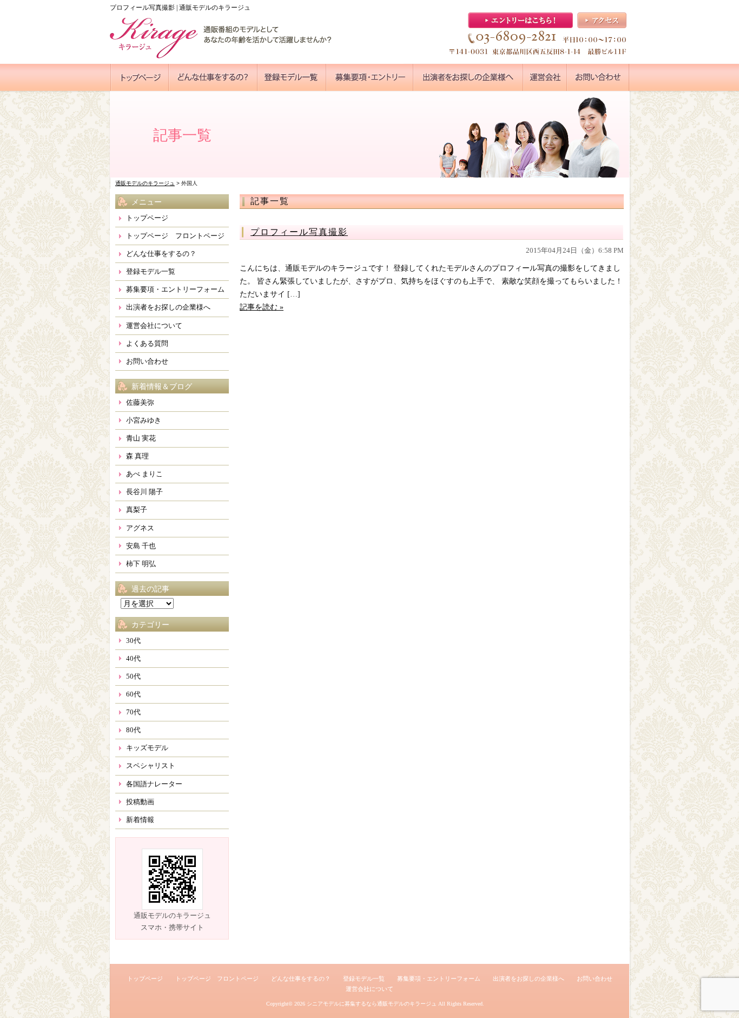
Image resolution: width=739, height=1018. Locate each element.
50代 (133, 676)
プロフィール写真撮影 (299, 232)
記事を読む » (261, 307)
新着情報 (140, 820)
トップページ (147, 218)
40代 (133, 658)
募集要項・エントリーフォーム (175, 289)
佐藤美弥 (140, 402)
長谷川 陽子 (144, 492)
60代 (133, 694)
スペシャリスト (150, 765)
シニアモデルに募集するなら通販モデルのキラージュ (372, 1004)
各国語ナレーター (154, 784)
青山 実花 (141, 438)
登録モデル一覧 (150, 271)
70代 (133, 712)
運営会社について (154, 325)
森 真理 (137, 456)
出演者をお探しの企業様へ (168, 307)
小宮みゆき (143, 420)
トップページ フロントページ (175, 236)
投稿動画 (140, 802)
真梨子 (136, 509)
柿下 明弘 (141, 564)
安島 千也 (141, 546)
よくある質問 (147, 343)
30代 (133, 640)
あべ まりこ (144, 474)
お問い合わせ (147, 361)
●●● (139, 77)
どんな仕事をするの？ (161, 253)
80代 (133, 730)
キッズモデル (147, 748)
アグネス (140, 528)
